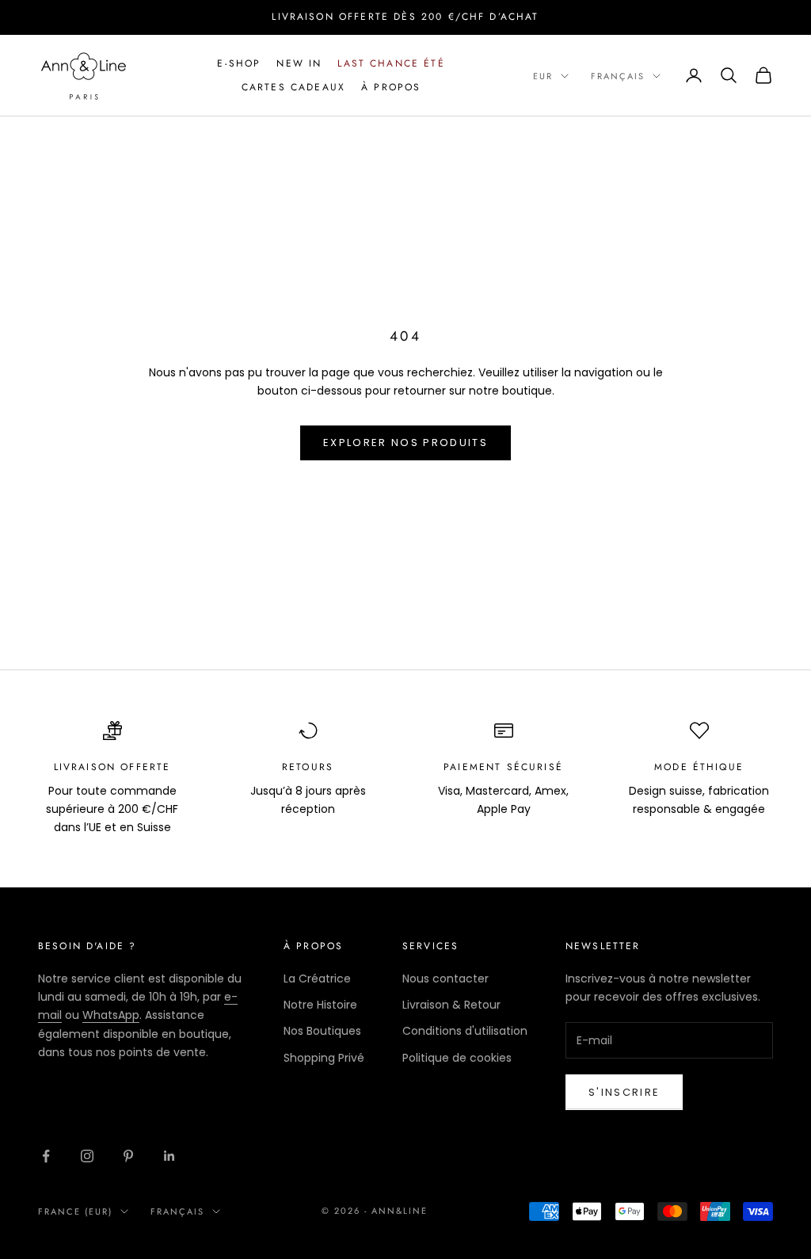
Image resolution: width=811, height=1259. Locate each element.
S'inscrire (624, 1092)
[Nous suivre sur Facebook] (46, 1156)
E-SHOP (239, 63)
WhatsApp (110, 1015)
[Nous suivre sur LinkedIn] (169, 1156)
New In (299, 63)
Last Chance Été (390, 63)
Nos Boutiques (322, 1031)
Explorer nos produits (405, 442)
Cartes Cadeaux (293, 87)
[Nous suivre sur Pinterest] (128, 1156)
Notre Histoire (320, 1005)
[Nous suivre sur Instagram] (87, 1156)
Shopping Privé (324, 1058)
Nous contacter (445, 978)
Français (618, 76)
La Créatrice (317, 978)
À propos (391, 87)
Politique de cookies (457, 1058)
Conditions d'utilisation (464, 1031)
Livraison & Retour (451, 1005)
